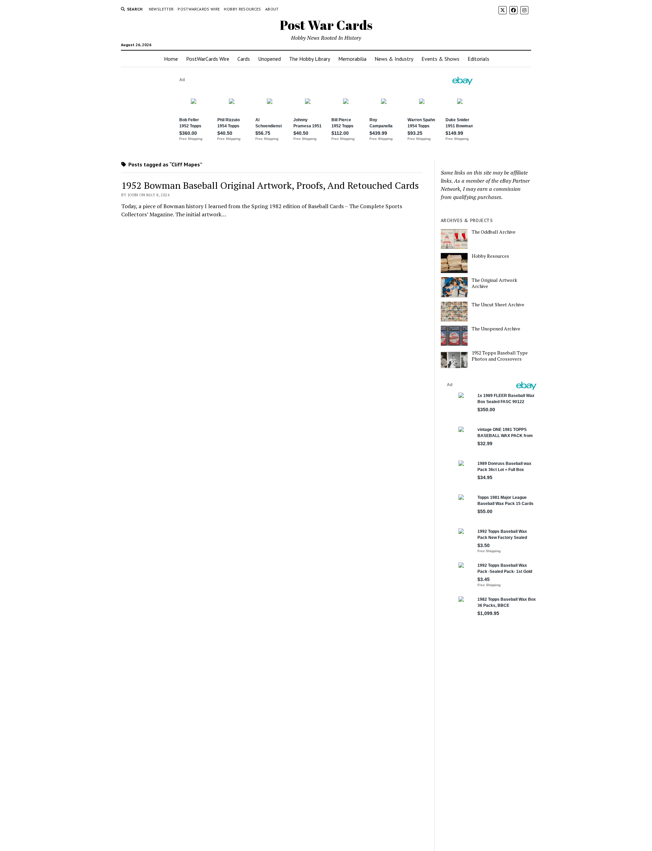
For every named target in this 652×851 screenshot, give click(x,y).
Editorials (478, 58)
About (272, 9)
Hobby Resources (242, 9)
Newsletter (161, 9)
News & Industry (394, 58)
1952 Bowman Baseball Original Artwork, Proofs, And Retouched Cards (270, 185)
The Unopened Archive (496, 329)
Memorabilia (352, 58)
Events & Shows (440, 58)
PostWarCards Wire (199, 9)
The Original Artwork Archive (494, 283)
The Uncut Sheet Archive (498, 305)
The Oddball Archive (493, 232)
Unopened (269, 58)
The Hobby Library (309, 58)
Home (171, 58)
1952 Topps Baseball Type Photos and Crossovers (500, 356)
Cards (243, 58)
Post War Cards (326, 25)
